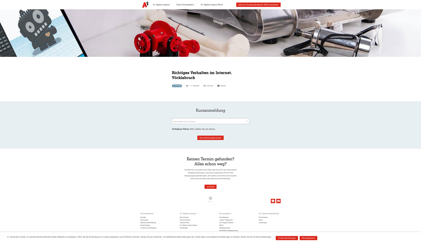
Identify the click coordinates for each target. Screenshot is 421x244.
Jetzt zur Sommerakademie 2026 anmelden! (258, 5)
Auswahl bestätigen (222, 147)
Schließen (175, 147)
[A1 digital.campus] (145, 4)
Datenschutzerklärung (188, 100)
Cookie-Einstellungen (287, 238)
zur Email (210, 187)
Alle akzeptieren (308, 238)
